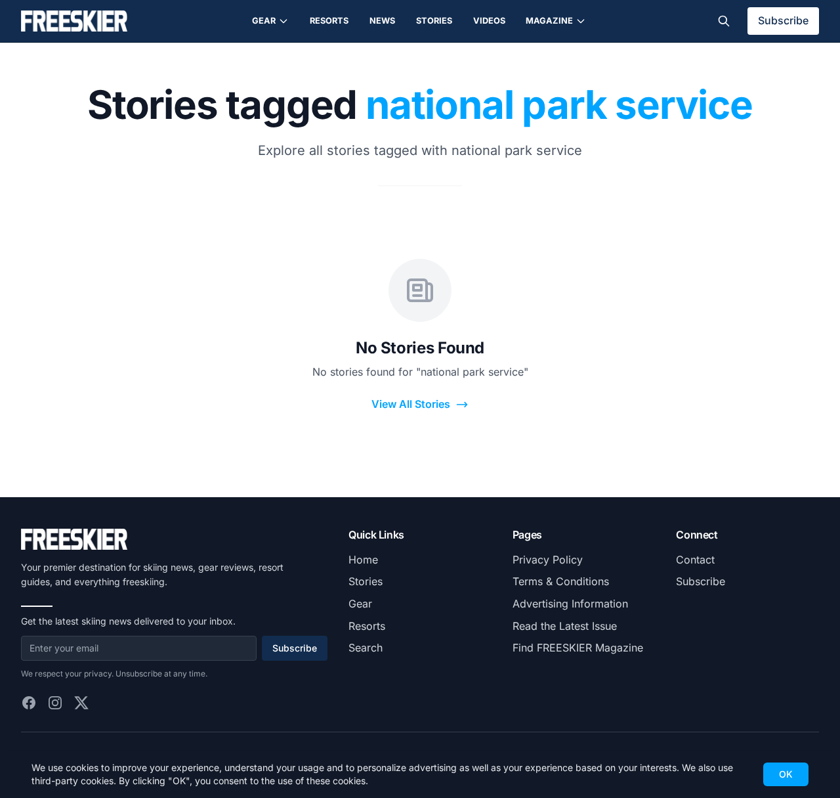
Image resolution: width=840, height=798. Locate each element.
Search (365, 647)
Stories (434, 21)
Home (363, 559)
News (382, 21)
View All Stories (410, 403)
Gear (264, 21)
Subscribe (783, 20)
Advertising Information (570, 603)
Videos (489, 21)
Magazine (549, 21)
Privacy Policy (548, 559)
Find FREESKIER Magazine (578, 647)
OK (786, 774)
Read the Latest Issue (565, 625)
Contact (695, 559)
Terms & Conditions (561, 581)
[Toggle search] (724, 21)
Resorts (329, 21)
